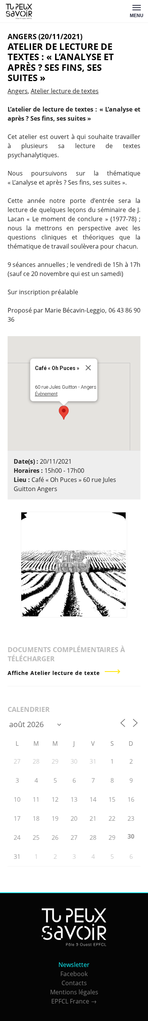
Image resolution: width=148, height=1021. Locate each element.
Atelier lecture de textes (65, 91)
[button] (64, 412)
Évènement (46, 394)
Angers (18, 91)
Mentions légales (74, 992)
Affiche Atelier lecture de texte (54, 672)
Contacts (74, 983)
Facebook (74, 974)
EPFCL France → (74, 1001)
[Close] (88, 368)
